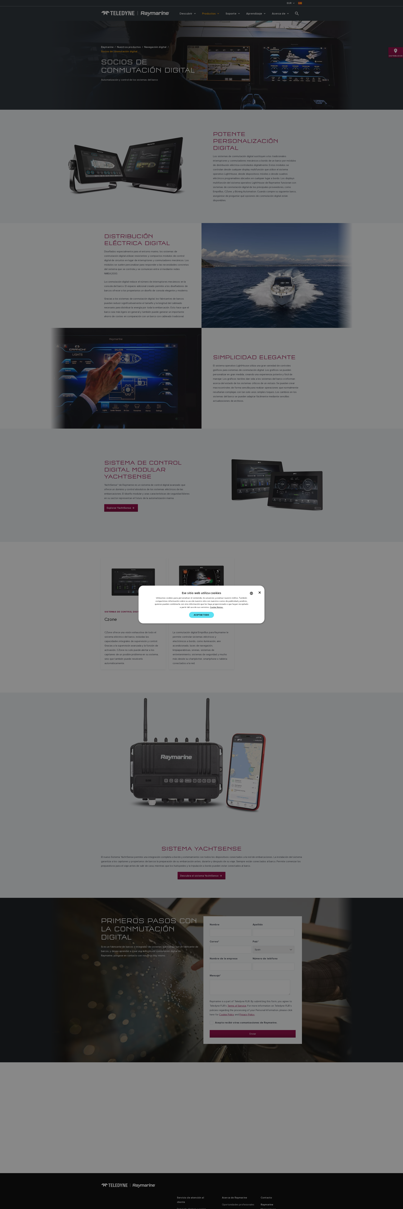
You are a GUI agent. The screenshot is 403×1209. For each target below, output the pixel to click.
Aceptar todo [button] (201, 615)
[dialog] (201, 604)
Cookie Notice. (216, 607)
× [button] (259, 592)
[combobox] (251, 593)
